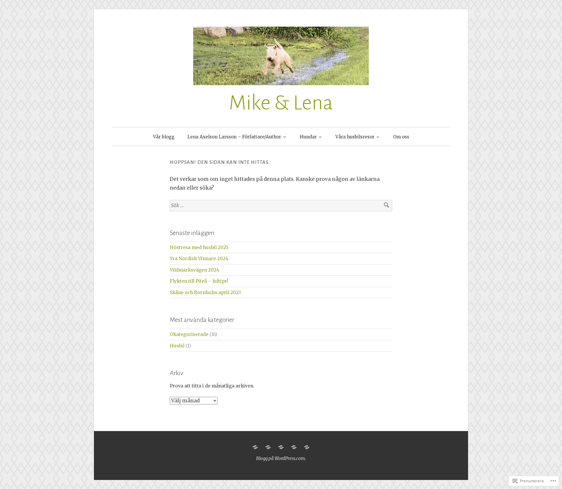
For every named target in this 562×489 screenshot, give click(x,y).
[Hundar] (281, 447)
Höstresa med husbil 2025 (199, 247)
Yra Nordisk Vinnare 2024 (199, 258)
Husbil (177, 346)
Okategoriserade (189, 334)
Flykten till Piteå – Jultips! (199, 281)
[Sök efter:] (281, 205)
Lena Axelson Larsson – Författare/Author (234, 137)
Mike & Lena (281, 103)
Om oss (401, 137)
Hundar (308, 137)
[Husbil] (293, 447)
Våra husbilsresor (354, 137)
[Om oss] (306, 447)
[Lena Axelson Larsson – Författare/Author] (268, 447)
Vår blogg (163, 137)
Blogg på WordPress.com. (281, 458)
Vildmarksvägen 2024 (194, 270)
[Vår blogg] (255, 447)
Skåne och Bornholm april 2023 (205, 292)
